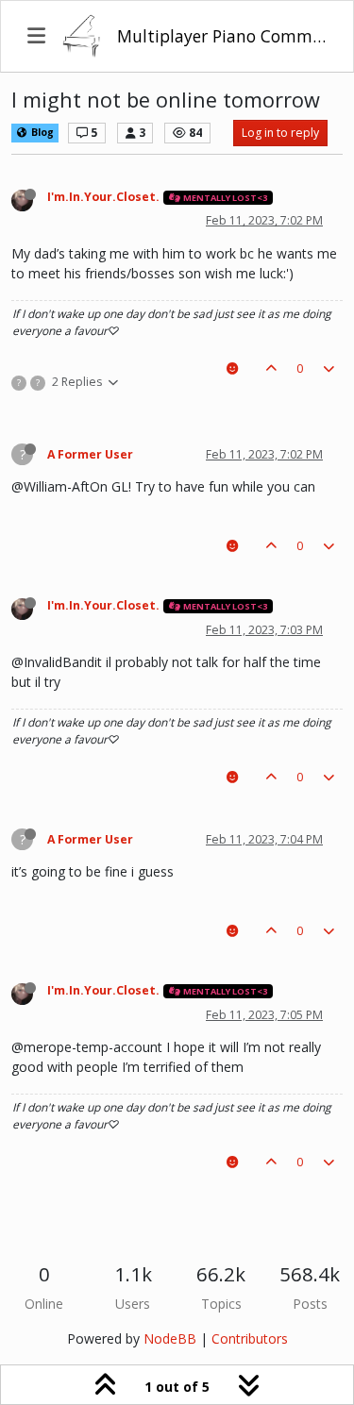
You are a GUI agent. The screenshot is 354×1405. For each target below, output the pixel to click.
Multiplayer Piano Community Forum (222, 36)
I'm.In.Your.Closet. (103, 197)
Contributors (249, 1338)
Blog (41, 132)
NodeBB (169, 1338)
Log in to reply (280, 133)
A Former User (90, 454)
